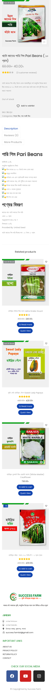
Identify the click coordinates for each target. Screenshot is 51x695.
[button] (46, 261)
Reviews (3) (11, 135)
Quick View (25, 330)
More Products (13, 142)
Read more (26, 324)
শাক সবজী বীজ (25, 116)
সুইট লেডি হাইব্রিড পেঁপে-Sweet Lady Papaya (25, 392)
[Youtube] (25, 676)
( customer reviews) (26, 72)
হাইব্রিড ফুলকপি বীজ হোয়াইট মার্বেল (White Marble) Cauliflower (25, 476)
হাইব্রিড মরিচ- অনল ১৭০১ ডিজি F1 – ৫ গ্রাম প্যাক (25, 555)
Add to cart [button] (26, 487)
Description (11, 128)
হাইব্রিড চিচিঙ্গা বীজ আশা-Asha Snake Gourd (25, 311)
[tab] (25, 128)
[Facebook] (12, 676)
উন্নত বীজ (16, 116)
